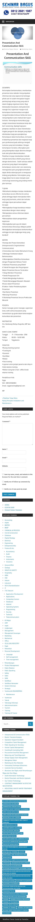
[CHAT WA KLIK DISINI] (17, 16)
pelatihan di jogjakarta (23, 880)
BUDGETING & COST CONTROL (11, 817)
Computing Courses (12, 599)
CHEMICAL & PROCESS (12, 530)
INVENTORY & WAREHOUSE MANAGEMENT (15, 841)
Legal (6, 625)
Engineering (9, 543)
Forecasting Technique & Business (16, 765)
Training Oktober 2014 (24, 907)
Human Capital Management (14, 747)
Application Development (14, 594)
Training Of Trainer (11, 713)
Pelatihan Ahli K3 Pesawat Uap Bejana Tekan (17, 868)
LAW (6, 623)
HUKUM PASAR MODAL (9, 836)
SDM (6, 678)
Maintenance (10, 694)
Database (8, 535)
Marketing (25, 49)
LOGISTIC (21, 852)
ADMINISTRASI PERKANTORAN (11, 806)
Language (9, 654)
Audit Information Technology (14, 776)
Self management (12, 657)
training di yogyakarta (10, 902)
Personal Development (12, 651)
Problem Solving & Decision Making (14, 896)
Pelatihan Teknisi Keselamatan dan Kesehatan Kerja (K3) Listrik (14, 887)
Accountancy (10, 551)
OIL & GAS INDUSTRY (12, 643)
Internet (8, 604)
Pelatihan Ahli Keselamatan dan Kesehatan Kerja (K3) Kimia (16, 877)
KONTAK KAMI (9, 507)
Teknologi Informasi (11, 703)
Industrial (8, 583)
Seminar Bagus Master (11, 49)
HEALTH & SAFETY (11, 570)
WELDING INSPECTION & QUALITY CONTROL (15, 910)
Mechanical (8, 638)
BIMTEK (7, 525)
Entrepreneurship (10, 546)
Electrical (7, 541)
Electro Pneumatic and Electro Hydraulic (18, 778)
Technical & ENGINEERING (13, 691)
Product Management (12, 665)
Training (7, 710)
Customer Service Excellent (13, 768)
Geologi (7, 568)
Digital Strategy (10, 538)
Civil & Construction (11, 533)
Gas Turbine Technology (13, 781)
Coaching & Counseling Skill (14, 750)
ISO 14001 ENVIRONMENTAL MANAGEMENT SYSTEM (15, 848)
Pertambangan (9, 663)
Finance (8, 557)
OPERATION (6, 863)
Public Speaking (10, 671)
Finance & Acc (9, 548)
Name (4, 449)
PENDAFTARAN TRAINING (13, 510)
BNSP (6, 528)
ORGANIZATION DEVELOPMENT (20, 863)
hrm (21, 833)
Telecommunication (12, 617)
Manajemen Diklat (11, 760)
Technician (8, 698)
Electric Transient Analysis (13, 737)
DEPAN (7, 505)
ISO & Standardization (12, 586)
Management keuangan (12, 633)
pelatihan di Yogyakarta (11, 883)
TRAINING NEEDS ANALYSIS (10, 905)
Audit (8, 554)
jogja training (12, 852)
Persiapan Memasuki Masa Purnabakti (15, 894)
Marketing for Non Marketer (14, 763)
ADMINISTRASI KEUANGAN (10, 804)
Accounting (8, 520)
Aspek (7, 523)
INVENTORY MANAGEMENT (10, 844)
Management (9, 631)
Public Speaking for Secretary (14, 745)
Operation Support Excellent (14, 740)
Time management (12, 659)
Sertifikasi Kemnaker (11, 683)
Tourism (7, 708)
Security (8, 612)
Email (4, 458)
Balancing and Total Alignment (15, 755)
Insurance (9, 562)
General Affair (9, 565)
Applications (10, 596)
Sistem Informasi (10, 686)
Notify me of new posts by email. (15, 489)
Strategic (7, 688)
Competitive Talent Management (15, 742)
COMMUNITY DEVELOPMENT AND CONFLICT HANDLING (15, 821)
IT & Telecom (9, 591)
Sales (30, 49)
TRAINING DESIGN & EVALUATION (19, 899)
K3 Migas (8, 620)
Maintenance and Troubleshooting (14, 854)
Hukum (7, 580)
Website (5, 466)
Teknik (7, 700)
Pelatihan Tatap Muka (10, 398)
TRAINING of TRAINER (9, 907)
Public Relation (9, 668)
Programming (10, 609)
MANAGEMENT (7, 857)
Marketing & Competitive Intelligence (15, 860)
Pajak (6, 646)
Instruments (10, 559)
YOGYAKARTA (7, 913)
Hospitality (8, 573)
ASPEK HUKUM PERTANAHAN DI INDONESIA (15, 814)
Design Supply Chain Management (16, 758)
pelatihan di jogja (8, 880)
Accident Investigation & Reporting (14, 801)
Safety (7, 673)
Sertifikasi (8, 681)
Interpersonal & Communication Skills (17, 735)
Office (7, 641)
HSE (6, 578)
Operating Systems (12, 607)
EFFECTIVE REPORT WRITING (11, 830)
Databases (9, 602)
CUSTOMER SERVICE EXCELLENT (12, 828)
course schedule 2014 (10, 825)
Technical (9, 614)
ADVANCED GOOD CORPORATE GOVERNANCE (16, 809)
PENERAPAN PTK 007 (8, 891)
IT (5, 588)
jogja (4, 852)
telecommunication (11, 705)
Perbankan (8, 649)
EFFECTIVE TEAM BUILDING (10, 833)
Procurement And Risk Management (16, 753)
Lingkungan (8, 628)
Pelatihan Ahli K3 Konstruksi (12, 865)
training (6, 899)
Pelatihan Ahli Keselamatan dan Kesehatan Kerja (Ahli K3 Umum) (16, 872)
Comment (6, 421)
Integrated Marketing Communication (15, 839)
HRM (6, 575)
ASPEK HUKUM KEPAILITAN (10, 812)
